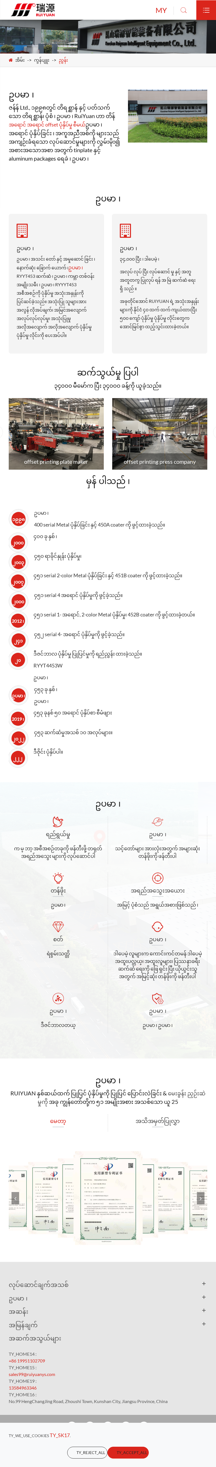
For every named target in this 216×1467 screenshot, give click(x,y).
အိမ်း (20, 60)
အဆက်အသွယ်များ (35, 1338)
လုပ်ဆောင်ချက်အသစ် (39, 1284)
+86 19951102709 (27, 1360)
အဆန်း (18, 1311)
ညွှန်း (63, 60)
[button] (200, 1198)
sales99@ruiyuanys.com (32, 1374)
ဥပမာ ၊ (75, 267)
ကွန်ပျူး (42, 60)
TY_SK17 (60, 1435)
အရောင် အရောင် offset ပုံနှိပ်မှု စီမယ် (47, 124)
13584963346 (23, 1387)
